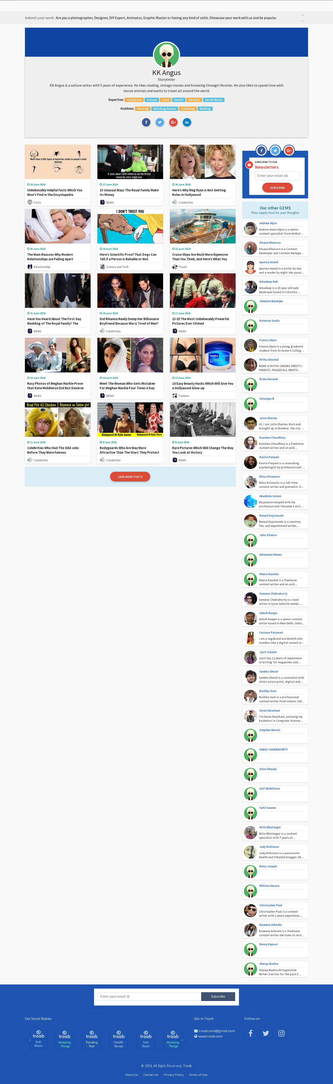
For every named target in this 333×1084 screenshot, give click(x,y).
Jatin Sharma (268, 418)
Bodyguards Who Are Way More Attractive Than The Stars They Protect (129, 450)
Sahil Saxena (267, 808)
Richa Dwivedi (268, 379)
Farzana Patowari (271, 632)
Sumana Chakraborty (273, 593)
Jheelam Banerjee (271, 301)
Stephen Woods (269, 730)
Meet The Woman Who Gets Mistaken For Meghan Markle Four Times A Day (127, 385)
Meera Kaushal (269, 574)
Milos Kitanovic (269, 477)
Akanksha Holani (270, 496)
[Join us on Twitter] (266, 1033)
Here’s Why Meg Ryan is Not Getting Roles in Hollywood (199, 192)
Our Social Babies (38, 1018)
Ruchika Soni (267, 691)
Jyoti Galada (268, 652)
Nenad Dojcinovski (271, 516)
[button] (302, 15)
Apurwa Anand (268, 262)
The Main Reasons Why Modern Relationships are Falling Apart (50, 256)
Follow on (252, 1018)
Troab (187, 1066)
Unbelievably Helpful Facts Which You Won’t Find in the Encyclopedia (54, 192)
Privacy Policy (174, 1075)
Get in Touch (204, 1018)
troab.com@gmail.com (217, 1030)
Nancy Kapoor (268, 944)
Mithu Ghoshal (269, 360)
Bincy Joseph (268, 866)
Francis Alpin (267, 340)
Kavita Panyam (269, 457)
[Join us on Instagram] (281, 1033)
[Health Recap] (91, 1039)
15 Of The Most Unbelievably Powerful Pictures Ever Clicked (200, 321)
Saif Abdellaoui (269, 788)
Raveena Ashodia (270, 925)
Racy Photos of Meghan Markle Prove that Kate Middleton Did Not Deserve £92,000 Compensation (55, 388)
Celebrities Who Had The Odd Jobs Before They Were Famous (53, 450)
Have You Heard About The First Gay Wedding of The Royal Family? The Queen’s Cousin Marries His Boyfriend (55, 323)
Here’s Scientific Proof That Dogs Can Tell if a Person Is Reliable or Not (128, 256)
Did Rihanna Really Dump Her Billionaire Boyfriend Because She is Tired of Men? (129, 321)
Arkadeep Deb (268, 282)
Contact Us (151, 1075)
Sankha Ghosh (268, 671)
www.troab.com (210, 1036)
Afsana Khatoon (270, 243)
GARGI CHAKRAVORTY (273, 749)
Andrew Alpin (268, 223)
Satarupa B (266, 399)
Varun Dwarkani (269, 710)
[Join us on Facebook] (251, 1033)
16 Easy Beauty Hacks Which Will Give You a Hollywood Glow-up (202, 385)
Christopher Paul (270, 905)
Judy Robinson (269, 847)
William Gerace (269, 886)
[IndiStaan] (118, 1039)
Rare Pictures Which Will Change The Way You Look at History (202, 450)
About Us (131, 1075)
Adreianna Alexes (270, 555)
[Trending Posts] (64, 1039)
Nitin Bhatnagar (270, 827)
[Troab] (38, 1038)
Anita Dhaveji (268, 769)
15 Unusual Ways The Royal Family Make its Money (129, 192)
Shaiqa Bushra (268, 964)
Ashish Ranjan (268, 613)
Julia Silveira (268, 535)
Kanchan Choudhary (272, 438)
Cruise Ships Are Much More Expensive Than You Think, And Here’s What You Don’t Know (200, 259)
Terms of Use (198, 1075)
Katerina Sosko (269, 321)
